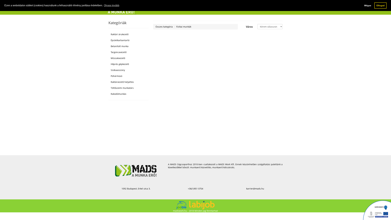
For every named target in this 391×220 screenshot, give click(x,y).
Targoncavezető (118, 52)
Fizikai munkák (183, 26)
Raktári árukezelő (119, 34)
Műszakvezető (118, 58)
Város (249, 26)
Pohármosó (116, 76)
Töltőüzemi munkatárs (122, 87)
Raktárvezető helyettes (122, 82)
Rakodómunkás (118, 93)
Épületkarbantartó (120, 40)
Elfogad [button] (380, 5)
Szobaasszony (118, 70)
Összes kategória (164, 26)
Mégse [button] (367, 5)
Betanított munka (119, 46)
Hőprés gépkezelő (120, 64)
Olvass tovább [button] (111, 5)
